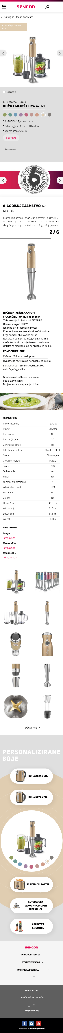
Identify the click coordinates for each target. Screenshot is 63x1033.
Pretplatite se (31, 1010)
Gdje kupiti (11, 138)
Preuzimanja (10, 149)
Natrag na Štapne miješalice (18, 17)
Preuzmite (9, 538)
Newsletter (31, 991)
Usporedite (11, 92)
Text (33, 1005)
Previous (3, 53)
